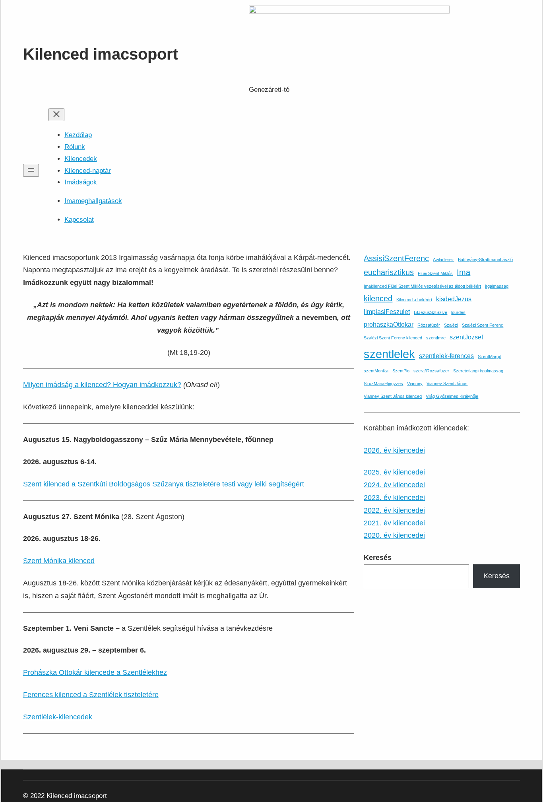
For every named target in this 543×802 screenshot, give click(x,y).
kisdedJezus (453, 298)
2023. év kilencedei (394, 498)
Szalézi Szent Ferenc (482, 325)
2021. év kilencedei (394, 523)
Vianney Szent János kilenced (393, 396)
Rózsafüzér (428, 325)
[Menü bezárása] (56, 114)
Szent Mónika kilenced (59, 561)
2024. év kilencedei (394, 485)
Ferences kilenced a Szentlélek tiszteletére (91, 695)
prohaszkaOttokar (388, 324)
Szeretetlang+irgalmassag (478, 370)
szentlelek (389, 353)
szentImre (436, 337)
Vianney (415, 383)
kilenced (378, 298)
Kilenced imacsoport (100, 54)
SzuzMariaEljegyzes (383, 383)
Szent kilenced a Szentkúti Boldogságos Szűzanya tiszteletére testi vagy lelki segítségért (163, 484)
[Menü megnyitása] (31, 170)
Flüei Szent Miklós (435, 273)
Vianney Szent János (447, 383)
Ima (463, 272)
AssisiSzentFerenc (396, 258)
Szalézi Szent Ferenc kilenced (393, 337)
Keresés (496, 576)
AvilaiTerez (443, 259)
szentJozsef (466, 337)
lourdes (458, 312)
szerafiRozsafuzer (431, 370)
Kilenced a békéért (414, 299)
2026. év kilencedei (394, 450)
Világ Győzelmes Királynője (452, 396)
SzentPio (400, 370)
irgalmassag (496, 286)
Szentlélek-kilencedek (57, 717)
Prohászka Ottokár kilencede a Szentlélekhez (95, 672)
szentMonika (376, 370)
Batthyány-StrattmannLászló (485, 259)
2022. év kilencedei (394, 510)
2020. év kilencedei (394, 535)
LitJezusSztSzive (430, 312)
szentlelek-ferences (446, 355)
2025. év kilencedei (394, 472)
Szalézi (451, 325)
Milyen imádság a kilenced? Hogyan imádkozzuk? (102, 385)
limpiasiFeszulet (387, 311)
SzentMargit (489, 356)
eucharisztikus (389, 272)
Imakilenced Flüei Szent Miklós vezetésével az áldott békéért (422, 286)
